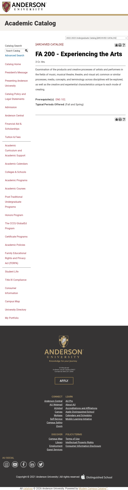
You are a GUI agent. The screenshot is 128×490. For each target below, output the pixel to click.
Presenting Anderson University (16, 83)
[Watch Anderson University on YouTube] (15, 464)
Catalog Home (13, 64)
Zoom (59, 426)
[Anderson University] (24, 7)
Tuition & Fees (13, 137)
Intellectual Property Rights (80, 442)
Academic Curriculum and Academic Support (15, 150)
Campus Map (12, 301)
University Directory (15, 309)
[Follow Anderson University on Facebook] (23, 464)
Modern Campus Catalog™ (93, 488)
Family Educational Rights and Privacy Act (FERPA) (15, 258)
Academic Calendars (16, 163)
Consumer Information (11, 291)
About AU (71, 404)
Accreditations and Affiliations (81, 408)
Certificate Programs (16, 236)
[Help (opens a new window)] (123, 45)
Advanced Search (14, 55)
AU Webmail (56, 404)
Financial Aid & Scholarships (13, 126)
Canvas (58, 411)
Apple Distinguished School (80, 411)
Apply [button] (64, 380)
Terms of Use (73, 438)
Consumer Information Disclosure (83, 446)
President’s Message (16, 72)
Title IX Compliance (15, 279)
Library (58, 442)
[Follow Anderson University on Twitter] (41, 464)
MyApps (58, 415)
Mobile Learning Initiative (79, 419)
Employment (55, 446)
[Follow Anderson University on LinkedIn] (32, 464)
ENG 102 (60, 99)
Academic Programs (16, 180)
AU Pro (69, 401)
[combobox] (96, 38)
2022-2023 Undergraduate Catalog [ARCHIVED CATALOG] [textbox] (91, 38)
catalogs (28, 488)
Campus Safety (54, 422)
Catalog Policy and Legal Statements (15, 96)
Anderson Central (14, 115)
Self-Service (56, 419)
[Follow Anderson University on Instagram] (6, 464)
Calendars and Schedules (79, 415)
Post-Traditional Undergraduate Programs (13, 201)
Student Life (11, 271)
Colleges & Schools (15, 172)
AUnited (58, 408)
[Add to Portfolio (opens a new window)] (116, 45)
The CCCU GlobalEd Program (16, 226)
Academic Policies (15, 244)
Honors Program (14, 215)
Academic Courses (15, 188)
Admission (11, 107)
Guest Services (54, 449)
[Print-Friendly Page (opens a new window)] (120, 45)
